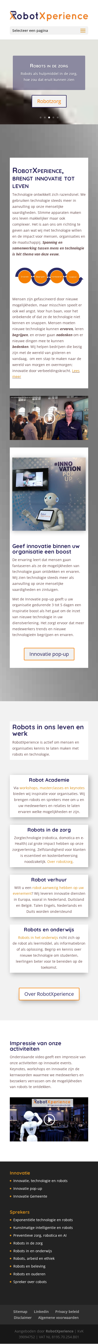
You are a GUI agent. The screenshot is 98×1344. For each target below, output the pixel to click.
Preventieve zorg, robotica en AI (40, 1235)
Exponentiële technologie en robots (43, 1219)
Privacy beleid (67, 1311)
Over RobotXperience (49, 994)
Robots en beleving (29, 1266)
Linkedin (41, 1311)
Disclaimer (23, 1317)
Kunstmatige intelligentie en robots (43, 1227)
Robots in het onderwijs (38, 937)
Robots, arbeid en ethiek (34, 1258)
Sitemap (20, 1311)
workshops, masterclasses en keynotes (52, 787)
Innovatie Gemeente (30, 1196)
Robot (39, 879)
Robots (36, 830)
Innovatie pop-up (49, 654)
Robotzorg (49, 101)
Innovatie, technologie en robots (40, 1180)
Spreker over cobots (30, 1281)
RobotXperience (59, 1331)
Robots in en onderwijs (32, 1250)
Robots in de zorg (49, 65)
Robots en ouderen (29, 1274)
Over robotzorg (60, 861)
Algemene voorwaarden (58, 1317)
